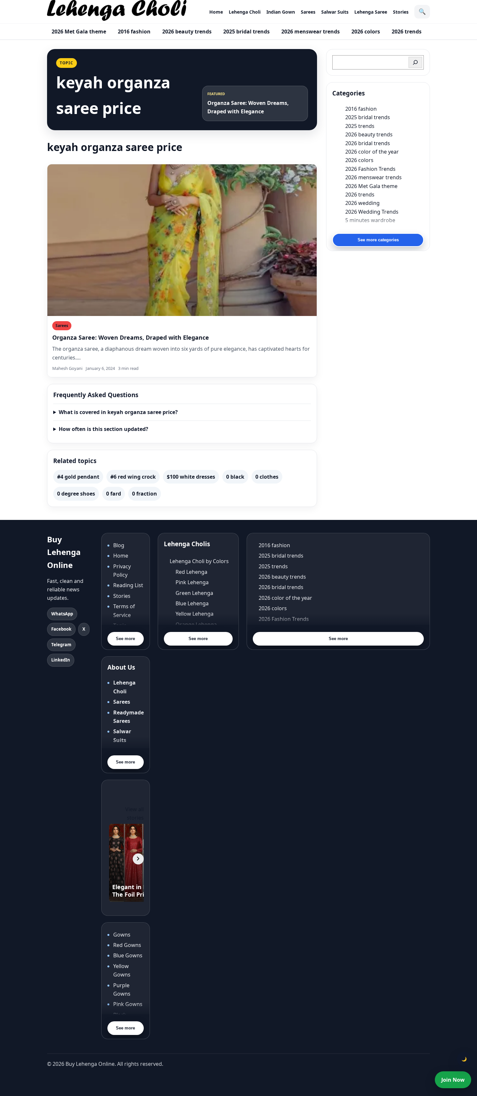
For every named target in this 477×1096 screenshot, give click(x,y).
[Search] (415, 62)
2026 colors (365, 31)
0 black (235, 476)
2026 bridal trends (367, 143)
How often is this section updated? (103, 429)
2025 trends (359, 126)
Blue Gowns (127, 955)
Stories (401, 12)
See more (125, 638)
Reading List (128, 585)
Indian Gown (280, 12)
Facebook (61, 629)
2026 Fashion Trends (370, 168)
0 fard (113, 493)
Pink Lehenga (192, 582)
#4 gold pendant (78, 476)
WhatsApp (62, 614)
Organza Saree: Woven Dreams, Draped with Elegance (130, 337)
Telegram (61, 645)
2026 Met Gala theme (79, 31)
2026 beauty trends (187, 31)
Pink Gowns (127, 1004)
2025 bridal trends (246, 31)
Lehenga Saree (370, 12)
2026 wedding (362, 203)
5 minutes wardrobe (370, 220)
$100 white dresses (191, 476)
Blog (118, 545)
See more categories (378, 239)
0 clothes (266, 476)
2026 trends (407, 31)
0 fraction (144, 493)
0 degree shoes (76, 493)
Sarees (308, 12)
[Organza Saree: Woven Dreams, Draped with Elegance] (182, 240)
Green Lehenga (194, 593)
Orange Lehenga (196, 624)
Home (216, 12)
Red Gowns (127, 945)
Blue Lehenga (192, 603)
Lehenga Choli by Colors (199, 561)
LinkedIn (60, 660)
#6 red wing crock (133, 476)
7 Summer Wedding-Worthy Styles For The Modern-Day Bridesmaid (384, 228)
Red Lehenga (191, 571)
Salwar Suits (335, 12)
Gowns (121, 934)
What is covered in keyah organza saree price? (118, 412)
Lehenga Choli (245, 12)
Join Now (453, 1079)
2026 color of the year (372, 151)
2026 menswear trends (310, 31)
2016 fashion (134, 31)
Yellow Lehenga (195, 613)
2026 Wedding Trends (371, 211)
